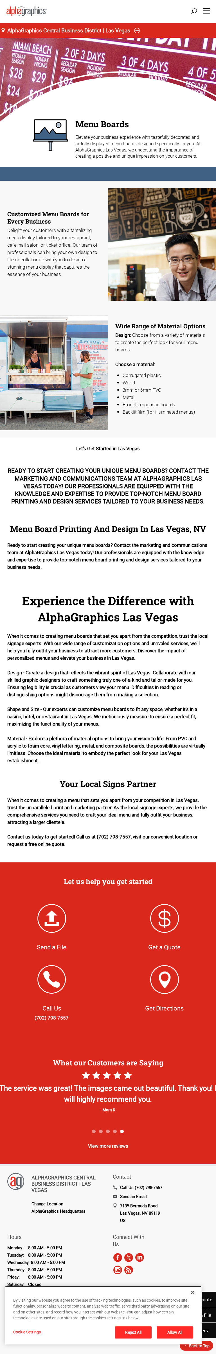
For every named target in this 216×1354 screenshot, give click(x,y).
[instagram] (118, 1270)
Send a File (51, 947)
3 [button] (108, 1132)
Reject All (133, 1332)
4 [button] (115, 1132)
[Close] (192, 1292)
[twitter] (129, 1258)
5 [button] (122, 1132)
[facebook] (118, 1258)
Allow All (174, 1332)
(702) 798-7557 (52, 1017)
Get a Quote (164, 947)
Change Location (47, 1203)
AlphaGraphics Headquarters (59, 1211)
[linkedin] (140, 1258)
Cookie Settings (27, 1332)
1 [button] (94, 1132)
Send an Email (133, 1196)
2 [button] (101, 1132)
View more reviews (108, 1146)
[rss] (129, 1270)
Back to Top (199, 1345)
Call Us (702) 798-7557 (141, 1187)
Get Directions (164, 1008)
